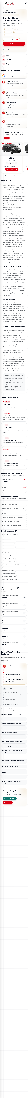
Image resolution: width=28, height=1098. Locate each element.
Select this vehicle (10, 169)
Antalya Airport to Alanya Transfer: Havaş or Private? (12, 512)
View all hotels (5, 583)
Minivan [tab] (6, 138)
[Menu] (2, 3)
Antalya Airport (9, 10)
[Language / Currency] (25, 3)
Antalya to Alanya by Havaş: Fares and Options (13, 508)
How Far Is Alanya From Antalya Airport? (12, 504)
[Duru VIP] (9, 3)
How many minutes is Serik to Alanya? (11, 521)
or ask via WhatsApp (8, 49)
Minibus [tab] (13, 138)
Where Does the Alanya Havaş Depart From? (12, 517)
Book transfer (7, 802)
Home (4, 10)
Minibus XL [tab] (20, 138)
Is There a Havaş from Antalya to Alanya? (12, 525)
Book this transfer (13, 44)
